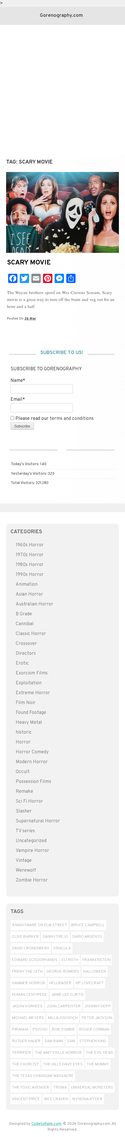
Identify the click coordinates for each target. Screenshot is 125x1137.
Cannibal (25, 624)
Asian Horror (29, 594)
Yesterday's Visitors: (29, 474)
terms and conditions (72, 419)
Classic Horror (31, 634)
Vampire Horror (32, 851)
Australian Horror (34, 604)
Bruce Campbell (88, 925)
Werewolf (26, 870)
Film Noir (25, 703)
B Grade (24, 614)
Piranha (20, 1029)
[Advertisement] (62, 90)
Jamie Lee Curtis (67, 994)
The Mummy (98, 1064)
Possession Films (33, 782)
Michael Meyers (28, 1017)
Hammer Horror (28, 983)
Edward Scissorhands (35, 960)
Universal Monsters (92, 1087)
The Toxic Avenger (30, 1087)
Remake (24, 792)
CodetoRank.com (46, 1124)
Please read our (54, 419)
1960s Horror (30, 545)
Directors (26, 654)
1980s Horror (30, 565)
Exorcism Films (32, 673)
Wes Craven (56, 1099)
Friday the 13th (27, 971)
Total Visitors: (23, 483)
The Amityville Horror (58, 1052)
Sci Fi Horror (29, 801)
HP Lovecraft (90, 983)
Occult (23, 772)
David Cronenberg (30, 948)
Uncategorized (31, 841)
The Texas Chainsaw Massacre (43, 1075)
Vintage (24, 861)
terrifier (21, 1052)
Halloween (94, 971)
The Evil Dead (99, 1052)
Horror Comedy (32, 752)
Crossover (26, 644)
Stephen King (92, 1041)
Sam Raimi (53, 1041)
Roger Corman (94, 1029)
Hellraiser (60, 983)
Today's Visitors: (25, 464)
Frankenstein (96, 960)
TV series (25, 831)
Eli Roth (70, 960)
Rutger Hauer (26, 1041)
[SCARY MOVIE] (62, 252)
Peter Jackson (97, 1017)
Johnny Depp (98, 1006)
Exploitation (29, 683)
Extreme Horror (33, 693)
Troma (60, 1087)
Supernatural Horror (38, 821)
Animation (27, 584)
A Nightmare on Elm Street (39, 925)
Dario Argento (87, 936)
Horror (23, 742)
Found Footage (31, 713)
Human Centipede (29, 994)
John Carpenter (64, 1006)
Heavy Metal (29, 723)
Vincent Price (26, 1099)
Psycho (40, 1029)
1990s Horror (30, 575)
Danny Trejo (55, 936)
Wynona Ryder (87, 1099)
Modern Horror (32, 762)
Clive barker (25, 936)
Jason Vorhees (27, 1006)
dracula (62, 948)
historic (24, 732)
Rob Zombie (63, 1029)
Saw (71, 1041)
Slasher (24, 811)
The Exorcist (25, 1064)
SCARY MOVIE (29, 263)
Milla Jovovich (63, 1017)
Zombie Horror (32, 880)
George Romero (63, 971)
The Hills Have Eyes (63, 1064)
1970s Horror (30, 555)
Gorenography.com (61, 15)
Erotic (22, 663)
